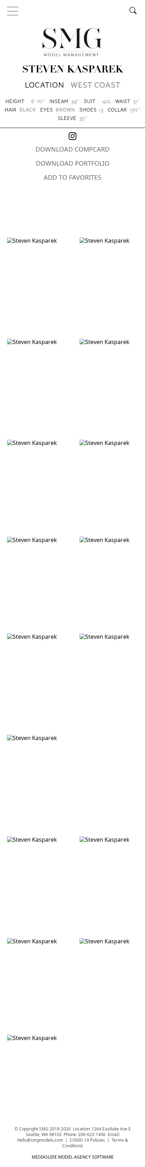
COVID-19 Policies (87, 1140)
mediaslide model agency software (73, 1157)
